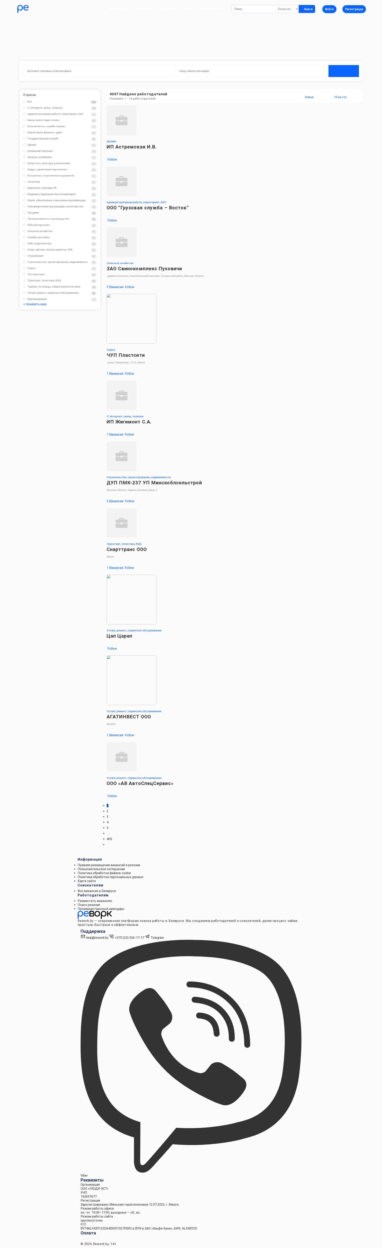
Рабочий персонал (38, 225)
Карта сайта (87, 881)
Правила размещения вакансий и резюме (109, 865)
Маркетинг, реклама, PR (42, 188)
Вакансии (116, 9)
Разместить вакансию (95, 901)
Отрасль (29, 95)
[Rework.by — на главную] (95, 914)
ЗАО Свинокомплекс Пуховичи (144, 268)
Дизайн (31, 144)
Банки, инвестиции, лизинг (43, 120)
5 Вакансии (115, 287)
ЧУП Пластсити (126, 355)
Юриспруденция (37, 299)
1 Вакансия (115, 373)
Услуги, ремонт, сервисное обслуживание (53, 293)
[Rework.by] (34, 9)
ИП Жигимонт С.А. (129, 422)
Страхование (35, 255)
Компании (166, 9)
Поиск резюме (89, 905)
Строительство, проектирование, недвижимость (57, 262)
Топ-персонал (36, 274)
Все (29, 101)
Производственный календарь (101, 909)
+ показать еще (35, 304)
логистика (33, 181)
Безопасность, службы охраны (46, 126)
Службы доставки (38, 237)
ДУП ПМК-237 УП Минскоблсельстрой (154, 483)
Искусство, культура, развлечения (48, 163)
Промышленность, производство (48, 218)
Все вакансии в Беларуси (97, 891)
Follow (112, 159)
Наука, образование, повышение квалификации (56, 200)
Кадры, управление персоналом (47, 169)
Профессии (141, 9)
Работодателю (210, 9)
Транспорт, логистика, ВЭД (44, 280)
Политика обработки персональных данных (110, 877)
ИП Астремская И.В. (132, 147)
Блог (186, 9)
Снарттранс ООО (127, 549)
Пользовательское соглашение (101, 869)
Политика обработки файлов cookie (104, 873)
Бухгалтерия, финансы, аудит (44, 132)
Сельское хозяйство (40, 231)
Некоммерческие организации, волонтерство (55, 206)
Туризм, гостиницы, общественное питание (53, 286)
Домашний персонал (40, 151)
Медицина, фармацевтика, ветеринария (51, 194)
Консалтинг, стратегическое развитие (50, 175)
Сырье (31, 268)
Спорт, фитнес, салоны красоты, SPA (49, 249)
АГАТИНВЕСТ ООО (129, 717)
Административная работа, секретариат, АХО (55, 114)
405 (109, 839)
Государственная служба (42, 138)
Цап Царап (120, 636)
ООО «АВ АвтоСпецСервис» (140, 783)
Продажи (33, 212)
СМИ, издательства (39, 243)
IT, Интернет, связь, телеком (44, 107)
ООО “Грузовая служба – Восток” (148, 208)
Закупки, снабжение (39, 157)
